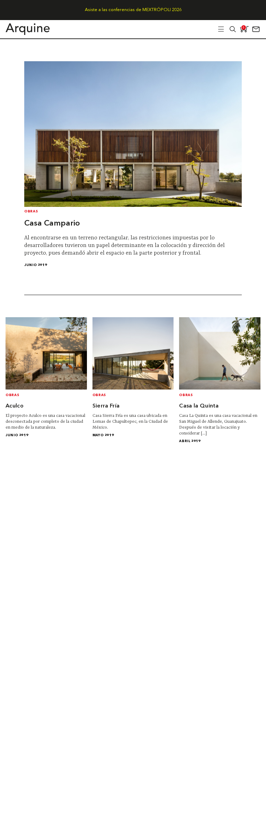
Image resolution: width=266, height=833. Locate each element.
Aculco (15, 406)
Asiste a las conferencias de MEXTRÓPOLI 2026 (133, 10)
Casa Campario (52, 223)
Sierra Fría (106, 406)
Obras (31, 211)
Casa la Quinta (199, 406)
